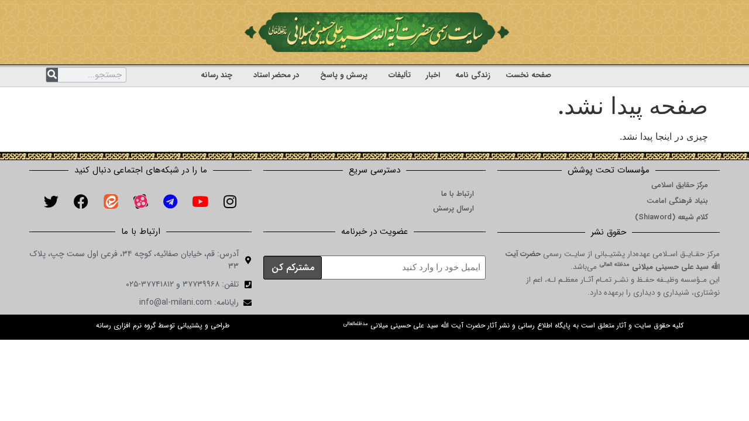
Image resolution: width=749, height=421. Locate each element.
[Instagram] (230, 201)
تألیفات (400, 75)
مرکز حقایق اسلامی (679, 185)
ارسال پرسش (453, 208)
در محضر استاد (276, 75)
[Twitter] (51, 201)
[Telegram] (170, 201)
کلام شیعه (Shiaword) (671, 217)
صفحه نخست (528, 75)
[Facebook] (80, 201)
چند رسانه (216, 75)
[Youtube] (200, 201)
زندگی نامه (472, 75)
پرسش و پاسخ (343, 75)
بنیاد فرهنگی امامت (677, 201)
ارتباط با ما (457, 194)
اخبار (433, 75)
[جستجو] (52, 75)
